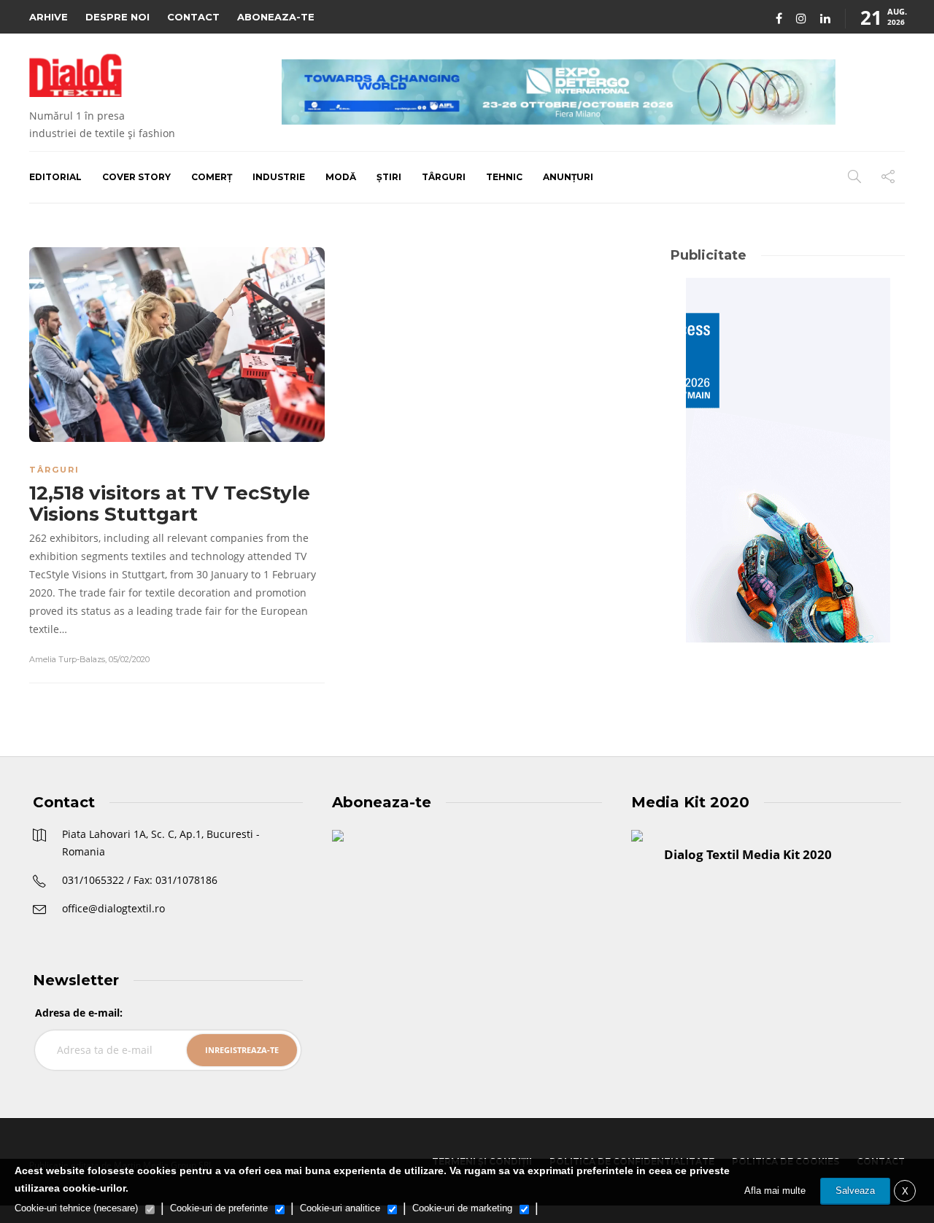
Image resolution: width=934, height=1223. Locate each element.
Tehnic (504, 176)
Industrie (278, 176)
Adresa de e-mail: (79, 1013)
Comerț (211, 176)
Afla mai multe (775, 1190)
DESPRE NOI (117, 17)
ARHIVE (48, 17)
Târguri (444, 176)
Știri (389, 176)
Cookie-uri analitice (340, 1208)
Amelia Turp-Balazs (67, 659)
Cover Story (136, 176)
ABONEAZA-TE (275, 17)
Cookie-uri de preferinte (219, 1208)
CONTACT (193, 17)
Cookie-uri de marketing (462, 1208)
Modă (340, 176)
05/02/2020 (129, 659)
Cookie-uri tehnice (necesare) (76, 1208)
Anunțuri (568, 176)
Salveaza (855, 1190)
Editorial (55, 176)
